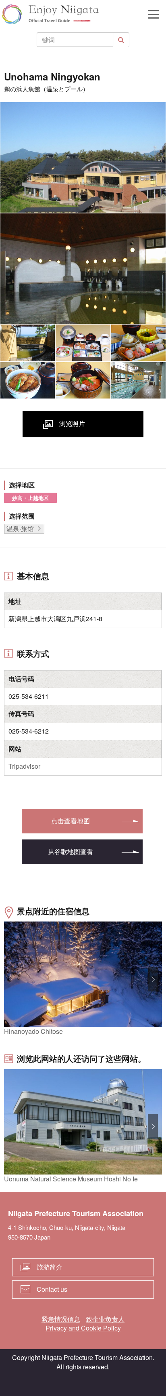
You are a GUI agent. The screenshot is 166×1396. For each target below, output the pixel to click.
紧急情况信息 (61, 1319)
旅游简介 (49, 1267)
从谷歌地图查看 (70, 851)
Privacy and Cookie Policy (83, 1328)
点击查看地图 (70, 820)
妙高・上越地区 (30, 498)
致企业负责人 (105, 1319)
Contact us (52, 1289)
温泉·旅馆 (20, 528)
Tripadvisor (24, 766)
